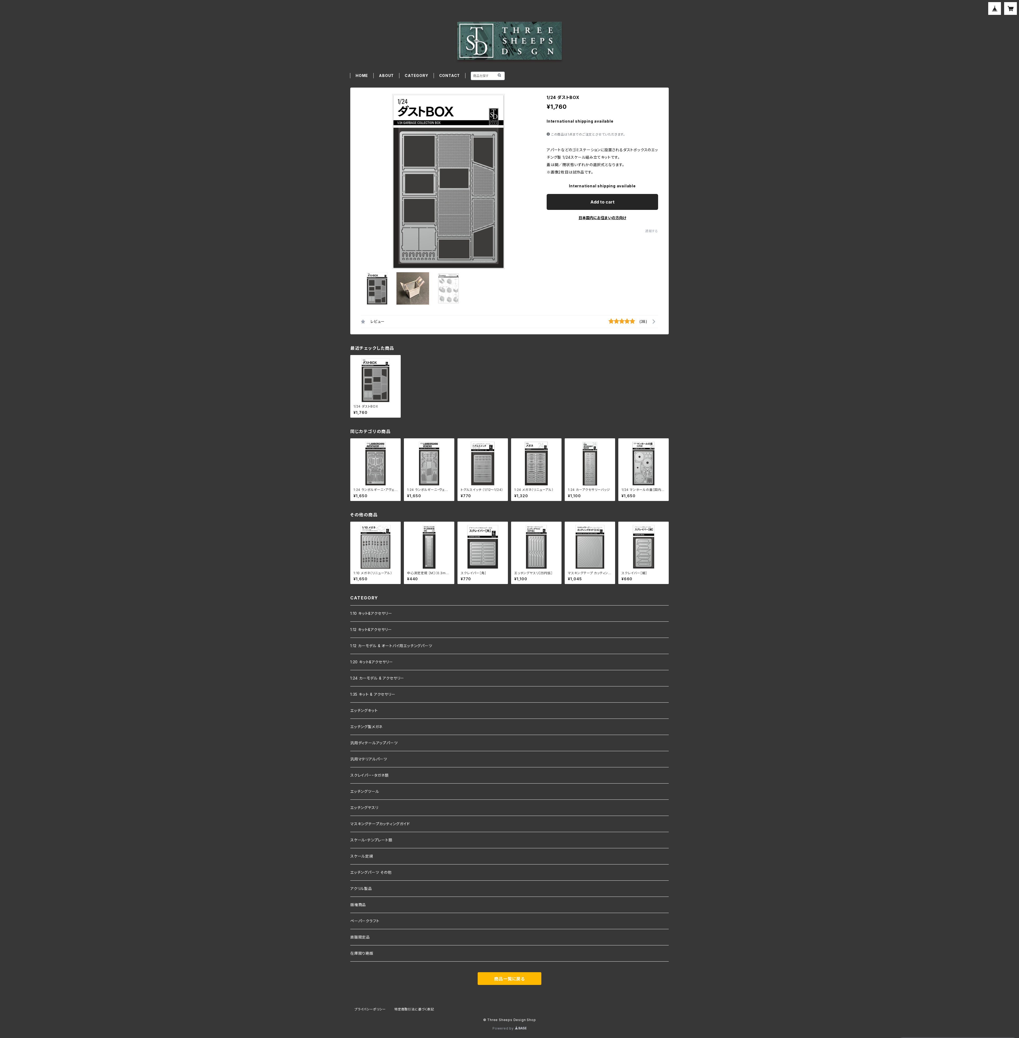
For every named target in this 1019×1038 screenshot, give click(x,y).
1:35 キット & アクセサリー (372, 694)
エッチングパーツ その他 (371, 872)
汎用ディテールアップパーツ (374, 743)
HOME (362, 75)
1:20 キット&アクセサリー (371, 662)
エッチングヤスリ (364, 807)
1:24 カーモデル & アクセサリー (377, 678)
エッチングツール (364, 791)
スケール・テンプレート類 (371, 840)
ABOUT (386, 75)
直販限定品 (360, 937)
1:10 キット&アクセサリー (371, 613)
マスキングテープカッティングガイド (380, 823)
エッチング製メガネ (366, 726)
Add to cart (602, 202)
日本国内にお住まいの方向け (602, 217)
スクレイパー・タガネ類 (369, 775)
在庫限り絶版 (361, 953)
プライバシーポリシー (370, 1009)
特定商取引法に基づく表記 (414, 1009)
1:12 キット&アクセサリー (371, 629)
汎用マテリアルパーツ (368, 759)
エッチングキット (364, 710)
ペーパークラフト (364, 921)
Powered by (504, 1028)
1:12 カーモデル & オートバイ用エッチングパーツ (391, 645)
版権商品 (358, 904)
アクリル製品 (361, 888)
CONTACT (449, 75)
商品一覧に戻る (509, 978)
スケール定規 (361, 856)
